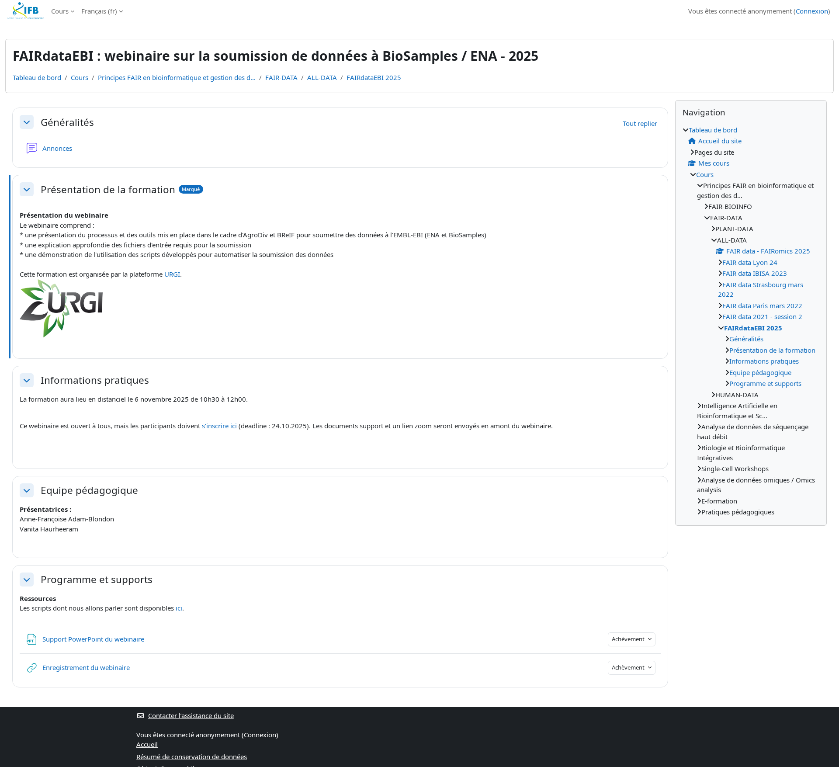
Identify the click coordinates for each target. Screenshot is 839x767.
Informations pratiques (95, 380)
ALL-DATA (322, 77)
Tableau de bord (37, 77)
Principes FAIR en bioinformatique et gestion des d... (177, 77)
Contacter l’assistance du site (191, 715)
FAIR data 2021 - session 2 (762, 316)
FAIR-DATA (281, 77)
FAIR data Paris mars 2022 (762, 305)
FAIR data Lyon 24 (749, 262)
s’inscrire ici (219, 425)
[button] (27, 122)
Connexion (812, 11)
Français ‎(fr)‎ (99, 11)
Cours (60, 11)
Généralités (67, 122)
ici (179, 608)
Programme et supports (97, 579)
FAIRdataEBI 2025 (374, 77)
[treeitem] (751, 321)
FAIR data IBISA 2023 (754, 273)
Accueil (147, 744)
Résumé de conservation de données (191, 756)
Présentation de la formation (108, 189)
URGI (172, 274)
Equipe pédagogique (89, 490)
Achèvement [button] (629, 639)
